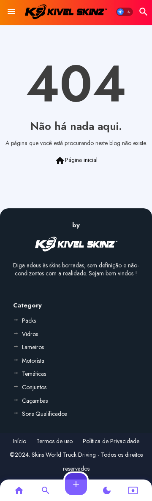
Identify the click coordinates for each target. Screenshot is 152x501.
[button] (124, 12)
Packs (29, 320)
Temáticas (34, 373)
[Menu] (11, 12)
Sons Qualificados (44, 413)
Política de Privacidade (111, 441)
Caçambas (35, 400)
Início (19, 441)
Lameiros (33, 347)
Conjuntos (34, 387)
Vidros (30, 334)
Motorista (33, 360)
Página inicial (76, 161)
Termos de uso (54, 441)
